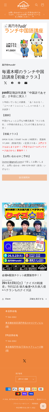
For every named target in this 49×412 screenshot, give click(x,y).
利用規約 (35, 404)
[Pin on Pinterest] (19, 83)
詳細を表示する (37, 299)
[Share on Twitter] (5, 83)
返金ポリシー (41, 399)
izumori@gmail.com (12, 162)
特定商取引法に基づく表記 (25, 408)
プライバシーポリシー (21, 404)
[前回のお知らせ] (5, 15)
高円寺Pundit (14, 399)
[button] (5, 5)
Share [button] (8, 299)
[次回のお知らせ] (44, 15)
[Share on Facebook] (12, 83)
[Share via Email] (26, 83)
